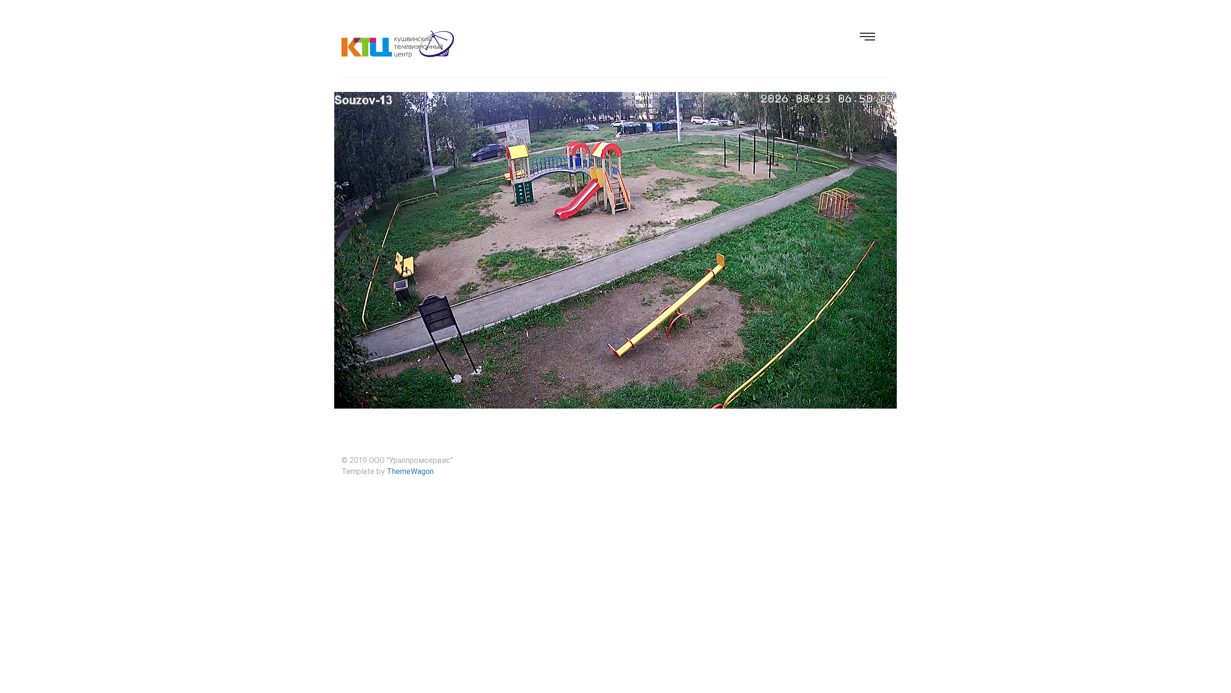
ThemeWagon (410, 471)
